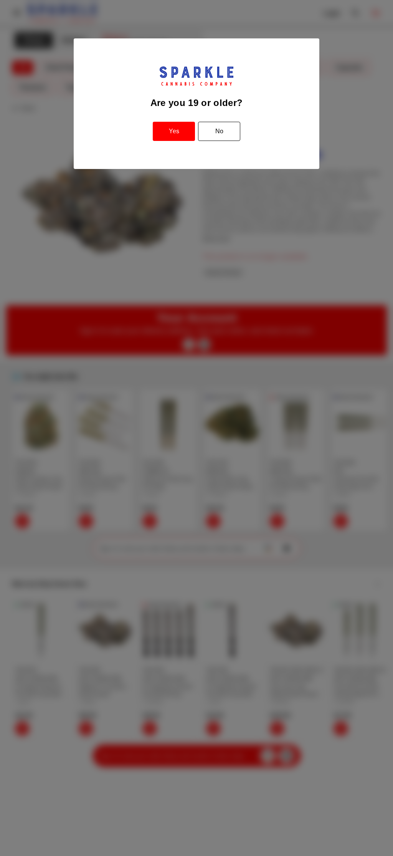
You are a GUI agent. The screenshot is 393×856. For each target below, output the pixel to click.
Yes (174, 131)
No (219, 131)
